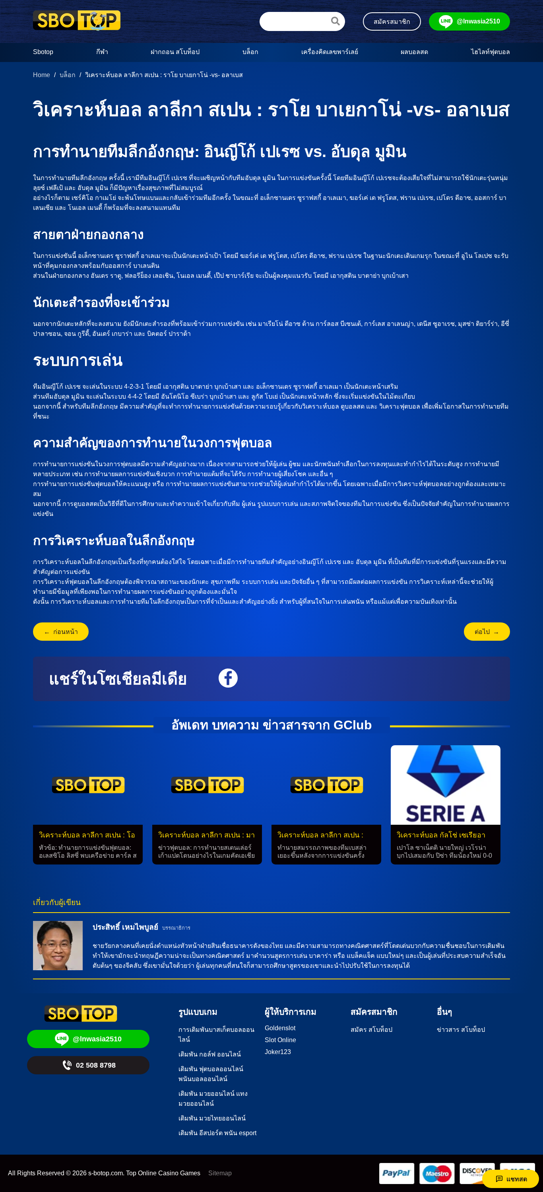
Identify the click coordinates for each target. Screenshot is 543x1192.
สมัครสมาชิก (392, 21)
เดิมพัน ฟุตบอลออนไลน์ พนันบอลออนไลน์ (210, 1074)
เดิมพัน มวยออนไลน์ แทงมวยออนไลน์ (213, 1098)
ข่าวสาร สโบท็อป (461, 1029)
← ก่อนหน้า (61, 631)
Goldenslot (280, 1028)
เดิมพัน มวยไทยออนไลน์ (212, 1118)
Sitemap (220, 1173)
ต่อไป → (487, 631)
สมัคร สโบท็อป (371, 1029)
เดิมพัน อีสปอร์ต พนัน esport (217, 1133)
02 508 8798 (96, 1065)
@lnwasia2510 (478, 21)
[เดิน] (335, 21)
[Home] (76, 21)
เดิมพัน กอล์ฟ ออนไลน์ (209, 1054)
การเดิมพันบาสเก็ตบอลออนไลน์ (216, 1034)
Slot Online (280, 1040)
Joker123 (278, 1052)
